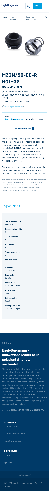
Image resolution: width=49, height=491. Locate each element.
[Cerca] (28, 6)
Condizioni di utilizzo (11, 427)
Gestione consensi (24, 475)
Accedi (8, 119)
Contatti (7, 455)
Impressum (8, 463)
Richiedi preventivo (23, 128)
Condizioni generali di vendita (14, 434)
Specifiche (12, 206)
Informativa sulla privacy (13, 441)
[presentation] (24, 323)
